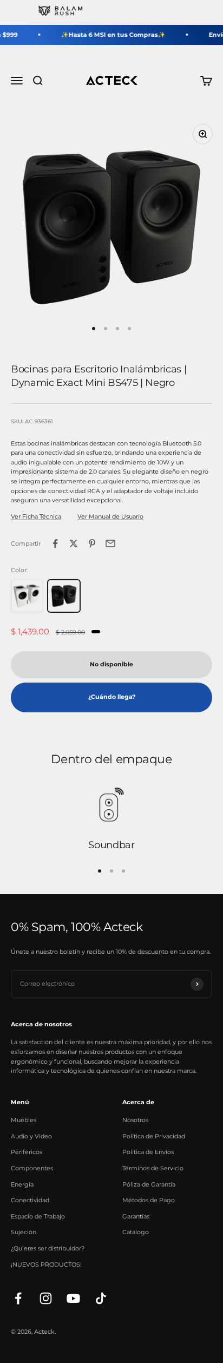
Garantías (135, 1216)
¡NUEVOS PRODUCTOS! (46, 1264)
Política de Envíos (148, 1152)
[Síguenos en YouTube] (73, 1298)
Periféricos (26, 1152)
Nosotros (135, 1120)
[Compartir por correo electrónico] (110, 543)
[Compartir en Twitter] (73, 543)
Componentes (32, 1168)
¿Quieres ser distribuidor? (47, 1248)
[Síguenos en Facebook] (18, 1298)
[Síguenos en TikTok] (101, 1298)
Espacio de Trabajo (38, 1216)
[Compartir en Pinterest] (92, 543)
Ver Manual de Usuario (110, 516)
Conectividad (30, 1200)
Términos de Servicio (152, 1168)
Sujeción (23, 1232)
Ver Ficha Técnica (36, 516)
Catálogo (135, 1232)
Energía (22, 1184)
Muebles (23, 1120)
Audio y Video (31, 1136)
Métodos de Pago (148, 1200)
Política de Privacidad (153, 1136)
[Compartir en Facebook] (55, 543)
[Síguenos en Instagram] (45, 1298)
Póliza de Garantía (148, 1184)
